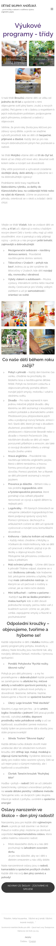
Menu (52, 9)
